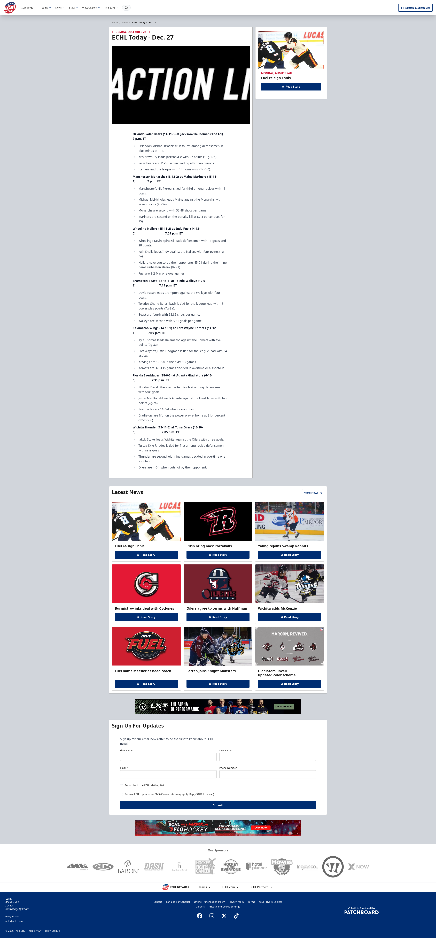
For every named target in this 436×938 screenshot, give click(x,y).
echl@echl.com (14, 921)
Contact (157, 901)
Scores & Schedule (417, 8)
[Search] (126, 8)
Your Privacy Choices (270, 901)
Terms (251, 901)
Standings (27, 7)
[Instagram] (212, 916)
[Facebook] (199, 916)
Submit (218, 805)
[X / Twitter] (224, 916)
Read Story (292, 86)
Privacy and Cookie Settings (224, 906)
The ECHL (110, 7)
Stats (72, 7)
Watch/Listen (89, 7)
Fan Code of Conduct (178, 901)
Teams (44, 7)
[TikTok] (236, 916)
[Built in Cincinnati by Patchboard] (362, 910)
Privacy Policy (236, 901)
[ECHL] (10, 7)
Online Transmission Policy (209, 901)
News (58, 7)
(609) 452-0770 (13, 916)
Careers (200, 906)
